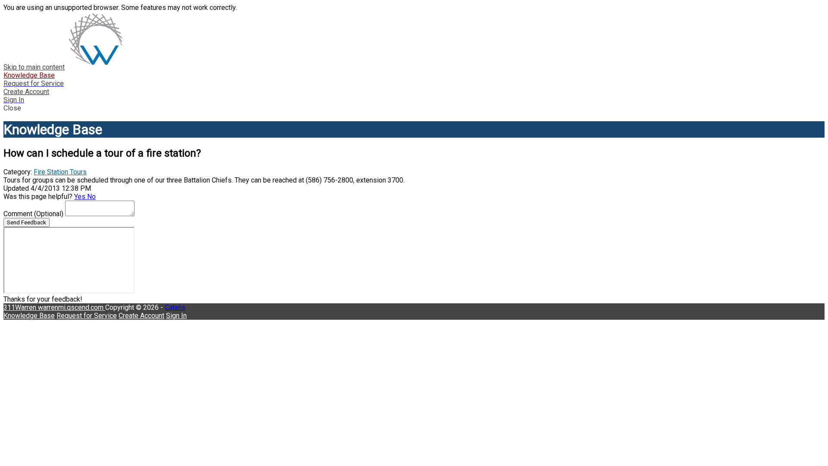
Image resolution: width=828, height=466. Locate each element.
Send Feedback (26, 222)
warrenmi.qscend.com (71, 307)
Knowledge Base (29, 316)
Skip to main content (34, 67)
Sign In (176, 316)
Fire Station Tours (60, 172)
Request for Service (86, 316)
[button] (414, 108)
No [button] (91, 196)
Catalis (175, 307)
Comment (33, 214)
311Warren (20, 307)
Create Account (141, 316)
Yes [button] (80, 196)
